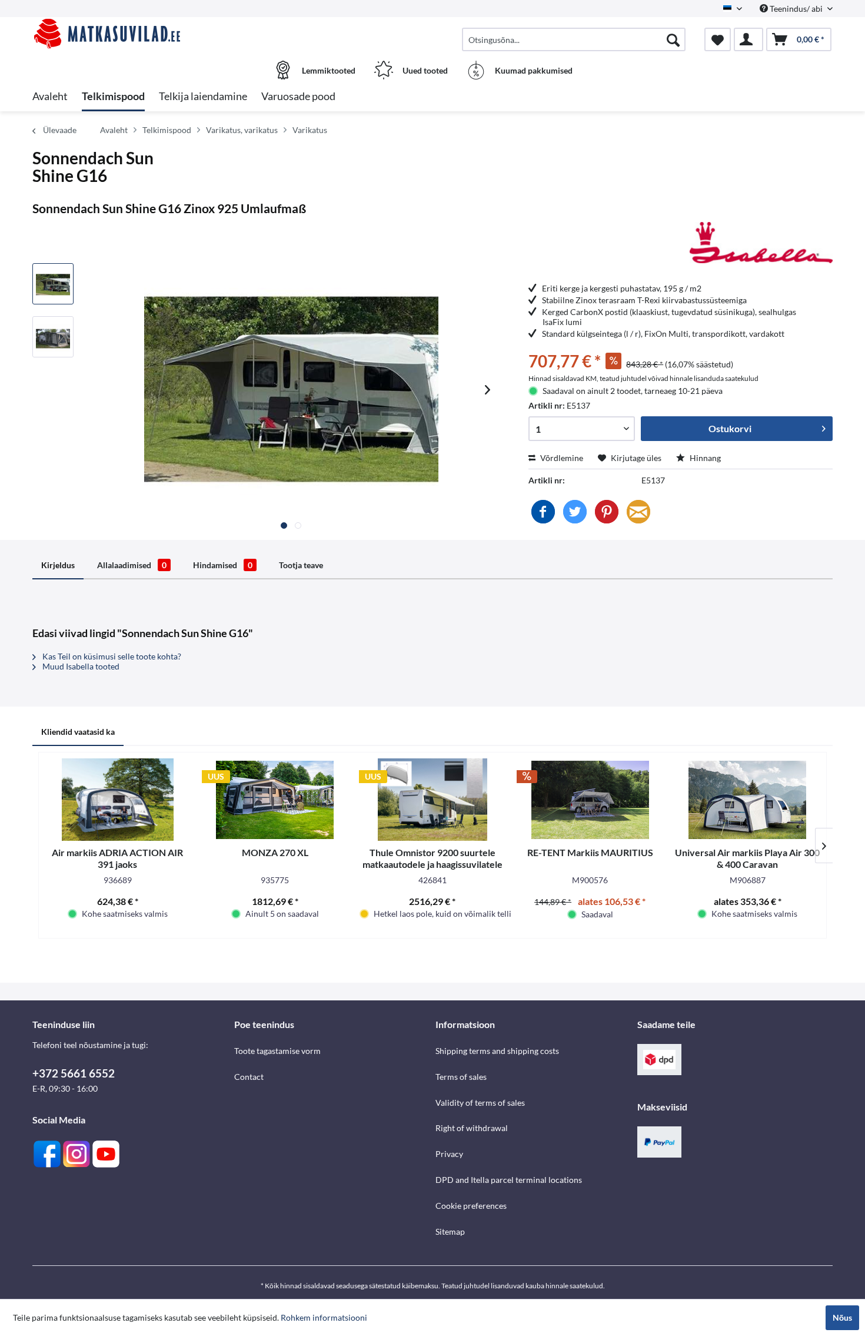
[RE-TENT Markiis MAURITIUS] (590, 799)
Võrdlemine (560, 458)
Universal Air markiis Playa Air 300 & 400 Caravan (747, 858)
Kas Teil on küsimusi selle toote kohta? (111, 656)
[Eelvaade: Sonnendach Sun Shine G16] (53, 283)
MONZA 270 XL (275, 852)
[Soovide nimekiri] (717, 39)
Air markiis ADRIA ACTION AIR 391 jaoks (117, 858)
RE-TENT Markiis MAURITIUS (590, 852)
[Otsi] (673, 39)
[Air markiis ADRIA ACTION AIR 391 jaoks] (118, 799)
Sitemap (450, 1231)
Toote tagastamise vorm (277, 1051)
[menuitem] (574, 39)
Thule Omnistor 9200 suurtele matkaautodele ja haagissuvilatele (432, 858)
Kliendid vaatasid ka (78, 732)
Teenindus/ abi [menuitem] (796, 9)
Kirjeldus (58, 565)
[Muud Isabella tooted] (761, 242)
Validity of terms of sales (480, 1103)
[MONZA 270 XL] (275, 799)
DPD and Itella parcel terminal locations (508, 1180)
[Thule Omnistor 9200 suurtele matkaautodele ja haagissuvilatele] (432, 799)
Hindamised (222, 565)
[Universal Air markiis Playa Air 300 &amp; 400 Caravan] (747, 799)
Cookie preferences (471, 1206)
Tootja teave (301, 565)
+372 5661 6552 (73, 1073)
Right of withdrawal (471, 1128)
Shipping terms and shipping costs (497, 1051)
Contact (249, 1077)
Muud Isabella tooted (80, 666)
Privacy (449, 1154)
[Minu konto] (748, 39)
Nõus (842, 1317)
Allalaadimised (132, 565)
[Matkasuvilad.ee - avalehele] (132, 33)
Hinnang (704, 458)
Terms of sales (461, 1077)
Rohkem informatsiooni (324, 1317)
